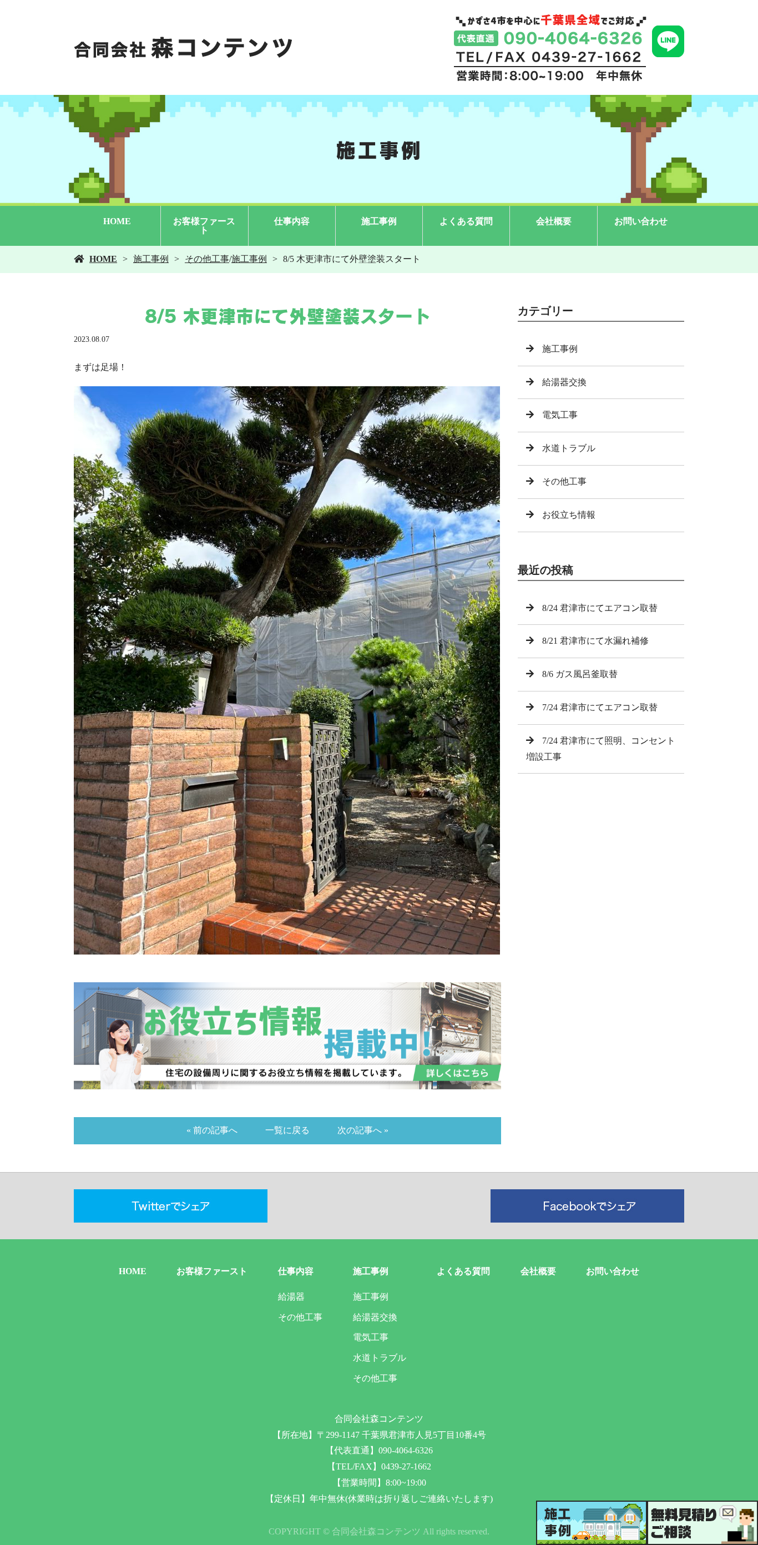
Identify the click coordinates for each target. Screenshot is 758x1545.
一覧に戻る (287, 1130)
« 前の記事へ (211, 1130)
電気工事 (560, 415)
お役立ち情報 (568, 514)
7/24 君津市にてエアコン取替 (600, 707)
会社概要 (554, 221)
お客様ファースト (204, 225)
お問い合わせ (641, 221)
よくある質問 (466, 221)
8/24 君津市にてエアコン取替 (600, 608)
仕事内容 (292, 221)
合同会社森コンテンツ (379, 1418)
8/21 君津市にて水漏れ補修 (595, 640)
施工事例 (379, 221)
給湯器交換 (564, 382)
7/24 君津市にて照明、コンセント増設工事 (600, 748)
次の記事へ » (362, 1130)
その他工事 (207, 259)
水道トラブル (568, 448)
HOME (117, 221)
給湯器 (291, 1296)
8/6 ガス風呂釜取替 (580, 674)
